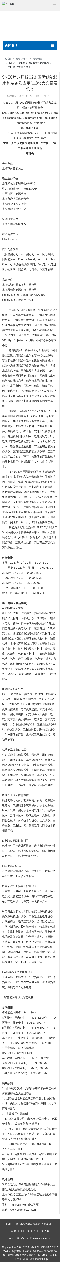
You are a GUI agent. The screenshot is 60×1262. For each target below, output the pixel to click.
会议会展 (20, 58)
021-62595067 (26, 1230)
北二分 (17, 1259)
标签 (25, 1259)
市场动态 (37, 58)
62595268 (43, 1230)
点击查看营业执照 (39, 1259)
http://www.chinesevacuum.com (33, 1238)
